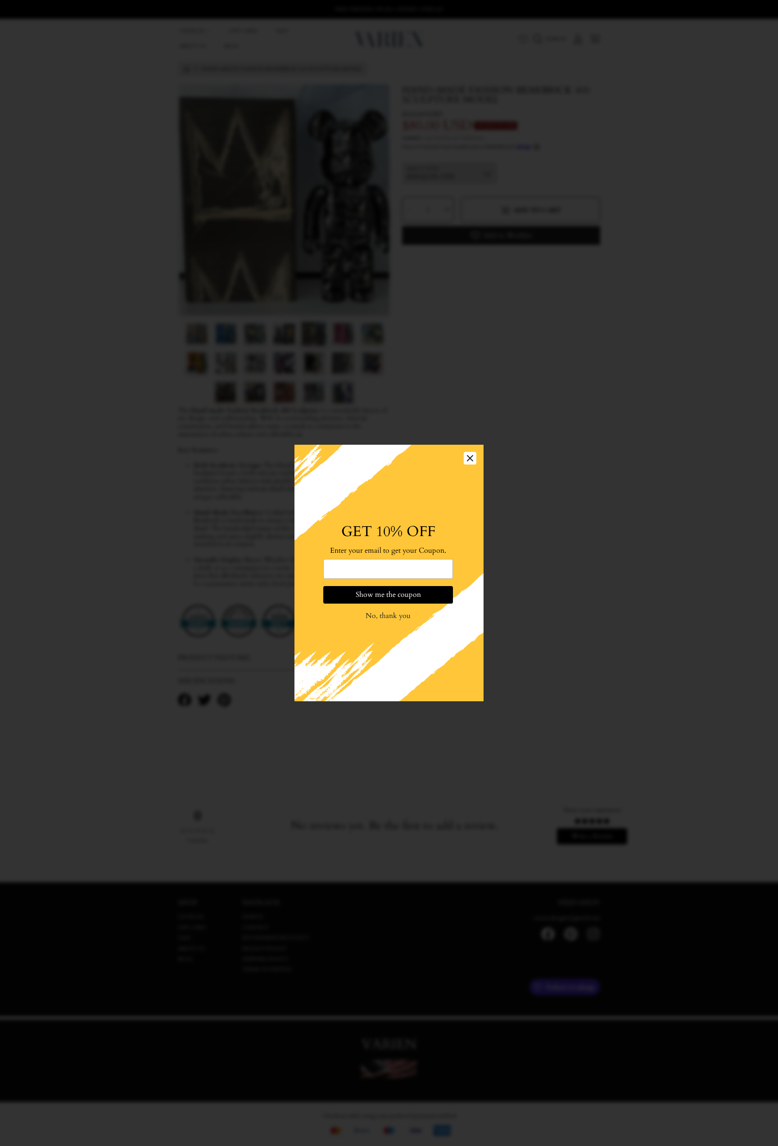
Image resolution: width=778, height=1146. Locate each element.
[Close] (470, 458)
